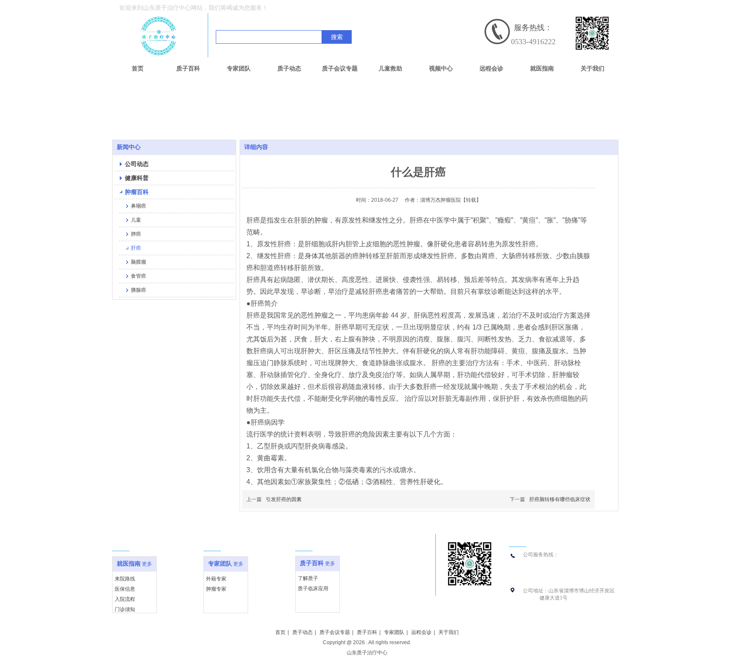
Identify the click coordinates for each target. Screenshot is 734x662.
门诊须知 (125, 609)
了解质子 (308, 578)
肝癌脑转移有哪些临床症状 (559, 499)
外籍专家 (216, 579)
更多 (147, 563)
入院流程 (125, 599)
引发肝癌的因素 (284, 499)
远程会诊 (421, 632)
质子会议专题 (334, 632)
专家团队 (220, 564)
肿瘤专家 (216, 589)
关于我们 (448, 632)
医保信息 (125, 589)
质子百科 (312, 563)
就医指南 (129, 564)
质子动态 (302, 632)
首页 (280, 632)
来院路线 (125, 579)
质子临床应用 (313, 589)
